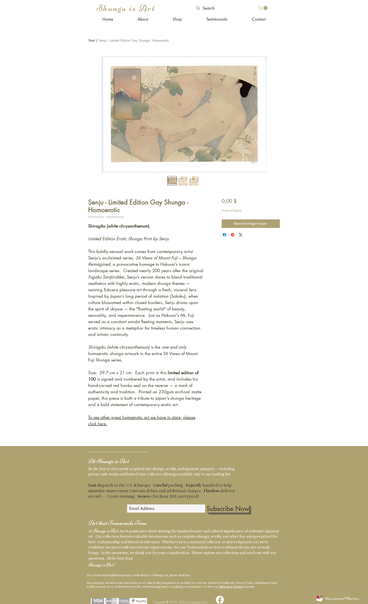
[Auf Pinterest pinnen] (232, 234)
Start (91, 40)
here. (188, 575)
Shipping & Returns (231, 586)
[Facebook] (220, 600)
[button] (264, 8)
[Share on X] (240, 234)
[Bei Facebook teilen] (224, 234)
